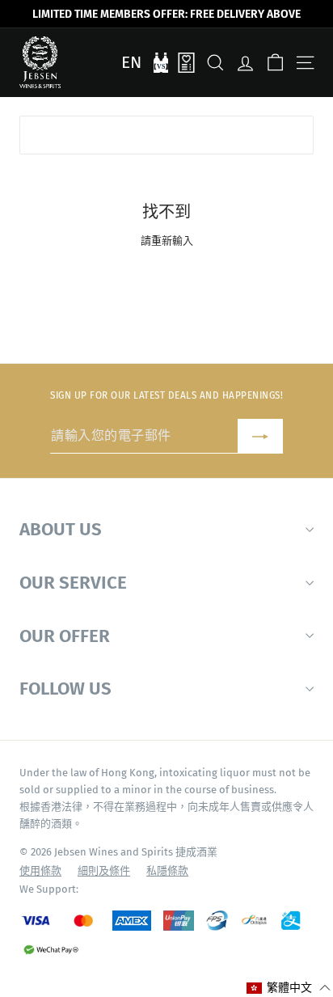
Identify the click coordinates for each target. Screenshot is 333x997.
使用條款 (40, 870)
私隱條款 (167, 870)
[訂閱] (260, 436)
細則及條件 (104, 870)
